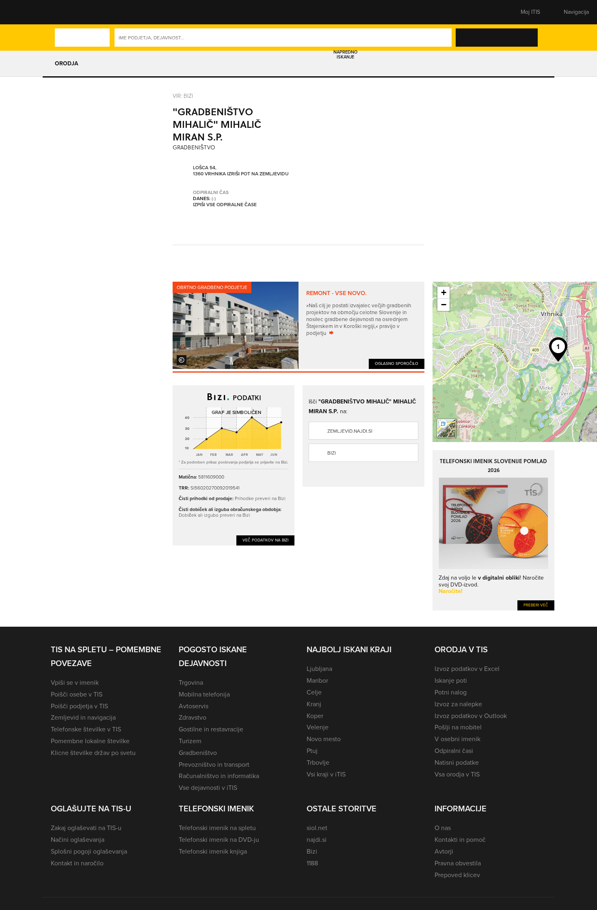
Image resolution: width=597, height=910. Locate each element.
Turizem (190, 741)
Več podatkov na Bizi (265, 540)
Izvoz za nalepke (458, 704)
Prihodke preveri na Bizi (260, 498)
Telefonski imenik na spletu (217, 827)
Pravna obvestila (458, 863)
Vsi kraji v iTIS (326, 774)
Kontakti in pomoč (460, 839)
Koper (315, 715)
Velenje (318, 727)
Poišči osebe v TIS (76, 694)
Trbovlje (318, 762)
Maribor (317, 680)
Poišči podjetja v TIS (79, 706)
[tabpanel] (298, 325)
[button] (65, 12)
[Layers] (446, 428)
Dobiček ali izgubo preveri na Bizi (214, 515)
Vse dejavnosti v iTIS (208, 787)
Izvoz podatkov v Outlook (471, 715)
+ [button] (443, 292)
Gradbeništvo (198, 752)
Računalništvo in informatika (219, 776)
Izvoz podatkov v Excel (467, 668)
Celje (314, 692)
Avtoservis (193, 706)
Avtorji (444, 851)
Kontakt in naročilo (77, 863)
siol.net (317, 827)
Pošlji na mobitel (458, 727)
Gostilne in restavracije (211, 729)
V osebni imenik (457, 739)
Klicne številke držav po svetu (93, 752)
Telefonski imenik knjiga (213, 851)
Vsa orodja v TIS (457, 774)
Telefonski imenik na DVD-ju (219, 839)
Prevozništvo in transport (214, 764)
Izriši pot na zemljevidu (258, 174)
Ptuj (312, 750)
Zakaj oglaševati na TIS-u (86, 827)
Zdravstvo (192, 717)
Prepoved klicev (457, 875)
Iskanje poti (451, 680)
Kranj (314, 704)
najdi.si (317, 839)
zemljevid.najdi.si (349, 431)
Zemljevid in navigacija (83, 717)
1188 (312, 863)
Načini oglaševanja (77, 839)
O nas (443, 827)
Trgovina (191, 682)
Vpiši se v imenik (75, 682)
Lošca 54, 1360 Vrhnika (209, 171)
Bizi (331, 453)
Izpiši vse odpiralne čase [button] (225, 205)
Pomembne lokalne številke (90, 741)
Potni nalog (451, 692)
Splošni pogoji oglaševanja (89, 851)
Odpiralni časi (454, 750)
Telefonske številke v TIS (86, 729)
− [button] (443, 305)
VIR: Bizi (183, 96)
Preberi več (535, 605)
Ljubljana (319, 668)
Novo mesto (324, 739)
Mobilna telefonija (204, 694)
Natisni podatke (457, 762)
